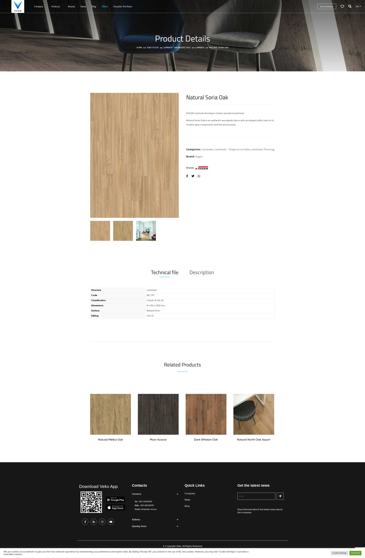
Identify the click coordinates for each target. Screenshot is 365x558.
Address (136, 519)
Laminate (199, 48)
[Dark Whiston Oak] (206, 414)
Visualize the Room (122, 6)
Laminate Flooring (263, 149)
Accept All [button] (355, 553)
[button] (156, 494)
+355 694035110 (147, 505)
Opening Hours (139, 526)
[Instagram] (102, 522)
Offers (105, 6)
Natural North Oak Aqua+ (254, 439)
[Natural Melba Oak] (110, 414)
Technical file (164, 272)
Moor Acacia (158, 439)
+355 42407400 (145, 502)
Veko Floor (153, 48)
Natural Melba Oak (110, 439)
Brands (71, 6)
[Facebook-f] (85, 522)
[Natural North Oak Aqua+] (253, 414)
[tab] (164, 272)
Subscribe (280, 496)
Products (55, 6)
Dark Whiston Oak (206, 439)
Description (201, 272)
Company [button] (38, 6)
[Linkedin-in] (94, 522)
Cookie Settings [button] (339, 553)
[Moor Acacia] (158, 414)
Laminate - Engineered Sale (177, 48)
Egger (199, 156)
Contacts (136, 494)
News (83, 6)
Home (139, 48)
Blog (94, 6)
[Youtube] (111, 522)
